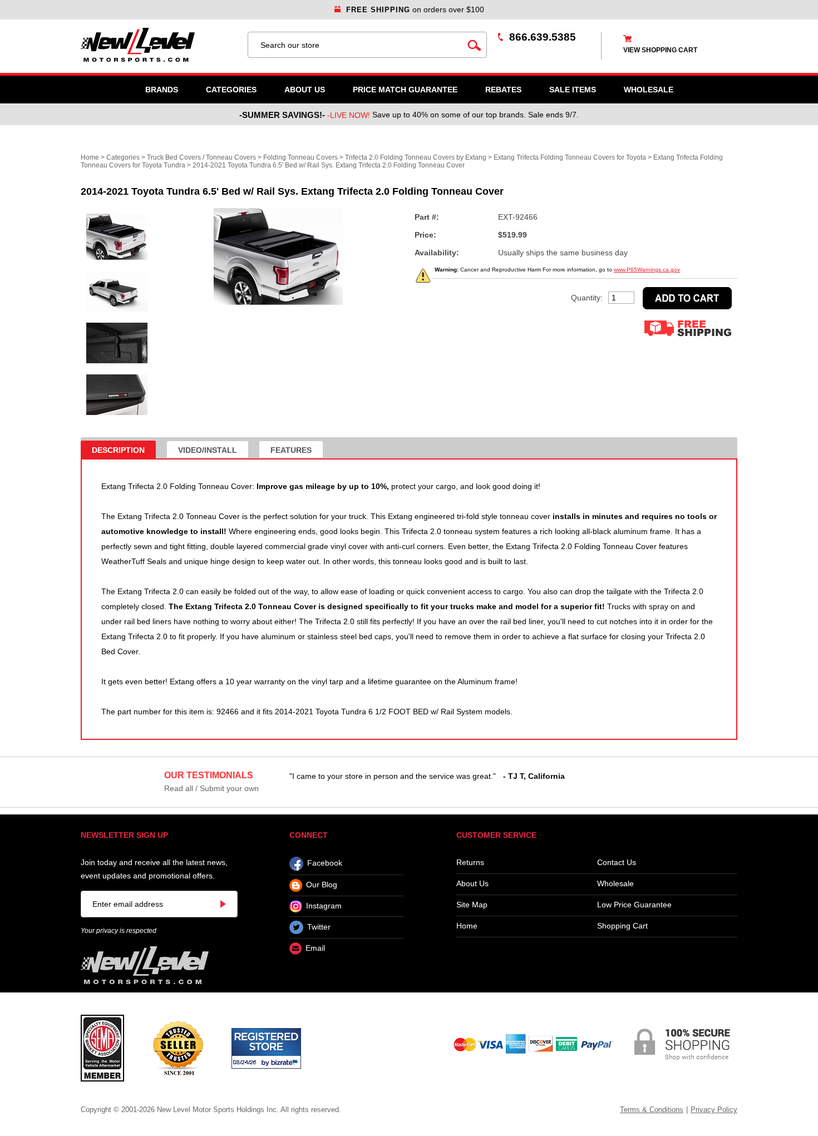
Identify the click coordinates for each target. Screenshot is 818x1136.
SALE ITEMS (572, 89)
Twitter (319, 926)
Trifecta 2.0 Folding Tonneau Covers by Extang (415, 157)
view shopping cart (660, 50)
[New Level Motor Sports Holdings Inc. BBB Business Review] (177, 1047)
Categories (231, 89)
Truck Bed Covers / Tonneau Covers (201, 157)
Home (90, 157)
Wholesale (615, 884)
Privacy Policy (714, 1109)
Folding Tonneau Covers (300, 157)
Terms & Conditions (651, 1109)
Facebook (324, 863)
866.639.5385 (542, 37)
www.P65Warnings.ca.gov (647, 269)
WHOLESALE (648, 89)
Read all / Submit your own (211, 788)
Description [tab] (118, 450)
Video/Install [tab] (207, 450)
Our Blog (321, 885)
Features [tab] (291, 450)
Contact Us (616, 862)
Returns (470, 862)
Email (315, 948)
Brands (161, 89)
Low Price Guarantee (634, 905)
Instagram (324, 905)
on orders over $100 (415, 9)
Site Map (471, 905)
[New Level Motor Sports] (158, 45)
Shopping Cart (622, 926)
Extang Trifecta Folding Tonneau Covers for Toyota (570, 157)
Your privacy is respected (118, 931)
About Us (304, 89)
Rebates (503, 89)
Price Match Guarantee (405, 89)
